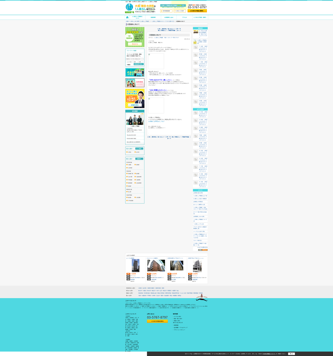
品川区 (137, 152)
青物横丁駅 (130, 173)
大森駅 (129, 164)
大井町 (153, 295)
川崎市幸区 (158, 288)
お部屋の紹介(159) (198, 193)
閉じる (291, 353)
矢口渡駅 (174, 279)
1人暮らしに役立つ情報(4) (200, 198)
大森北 (144, 290)
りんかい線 (183, 293)
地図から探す (177, 320)
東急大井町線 (160, 293)
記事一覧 (178, 28)
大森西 (174, 290)
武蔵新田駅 (194, 279)
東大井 (149, 290)
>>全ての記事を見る (202, 247)
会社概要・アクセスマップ (180, 327)
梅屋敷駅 (130, 183)
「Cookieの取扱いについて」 (269, 353)
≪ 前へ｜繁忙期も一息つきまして (166, 28)
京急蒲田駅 (138, 183)
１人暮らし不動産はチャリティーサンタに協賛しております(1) (200, 236)
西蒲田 (169, 290)
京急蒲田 (166, 295)
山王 (161, 290)
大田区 (129, 152)
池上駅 (129, 191)
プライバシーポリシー (179, 329)
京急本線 (140, 293)
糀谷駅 (129, 197)
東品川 (164, 290)
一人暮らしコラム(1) (198, 224)
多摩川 (179, 277)
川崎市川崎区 (150, 288)
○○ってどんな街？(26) (199, 231)
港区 (163, 288)
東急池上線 (153, 293)
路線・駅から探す (178, 318)
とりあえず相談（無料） (200, 17)
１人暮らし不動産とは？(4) (200, 195)
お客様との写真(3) (198, 201)
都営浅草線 (168, 293)
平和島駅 (130, 179)
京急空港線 (189, 293)
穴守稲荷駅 (130, 200)
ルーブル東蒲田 (130, 258)
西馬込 (179, 295)
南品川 (153, 290)
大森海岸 (144, 295)
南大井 (140, 290)
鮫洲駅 (137, 173)
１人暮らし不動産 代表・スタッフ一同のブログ (166, 37)
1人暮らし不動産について (137, 17)
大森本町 (159, 277)
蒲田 (162, 295)
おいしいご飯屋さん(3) (199, 204)
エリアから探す (177, 316)
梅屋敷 (175, 295)
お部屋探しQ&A (168, 17)
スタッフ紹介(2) (197, 240)
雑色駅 (129, 186)
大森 (139, 295)
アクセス (184, 17)
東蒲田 (138, 277)
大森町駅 (138, 179)
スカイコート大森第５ (152, 258)
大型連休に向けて (155, 35)
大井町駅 (130, 167)
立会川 (158, 295)
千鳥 (199, 277)
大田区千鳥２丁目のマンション (196, 258)
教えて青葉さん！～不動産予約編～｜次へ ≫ (169, 30)
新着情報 (176, 325)
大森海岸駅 (138, 176)
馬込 (171, 295)
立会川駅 (130, 176)
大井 (157, 290)
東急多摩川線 (175, 293)
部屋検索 (153, 17)
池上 (178, 290)
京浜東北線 (147, 293)
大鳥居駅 (138, 197)
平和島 (149, 295)
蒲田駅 (137, 164)
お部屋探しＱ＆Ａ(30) (198, 216)
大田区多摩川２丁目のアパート (175, 258)
